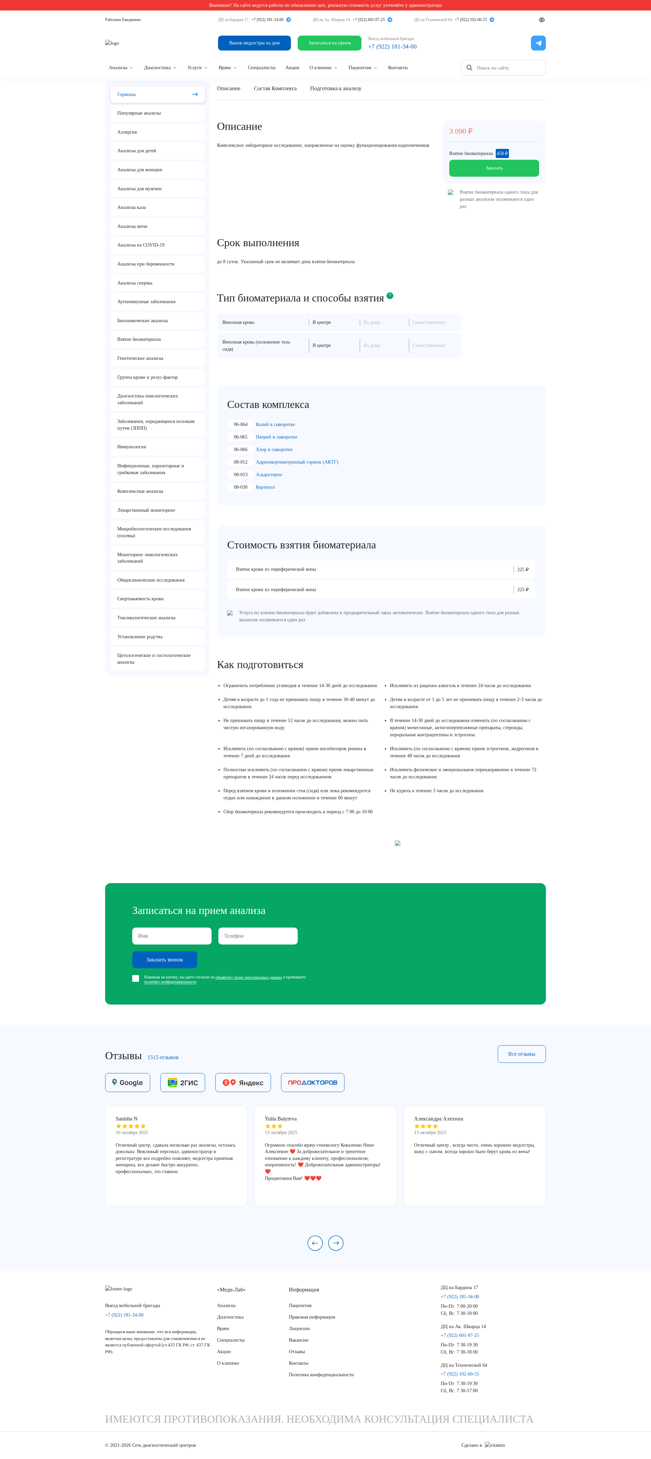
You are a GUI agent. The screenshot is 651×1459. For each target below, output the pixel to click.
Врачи (225, 67)
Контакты (398, 67)
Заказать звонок (164, 959)
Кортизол (265, 487)
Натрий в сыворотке (276, 437)
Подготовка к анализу (335, 88)
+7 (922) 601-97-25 (369, 20)
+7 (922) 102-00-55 (471, 20)
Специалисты (261, 67)
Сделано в (471, 1445)
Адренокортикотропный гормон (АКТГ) (297, 462)
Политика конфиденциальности (321, 1374)
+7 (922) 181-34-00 (267, 20)
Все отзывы (521, 1054)
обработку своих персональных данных (248, 977)
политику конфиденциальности (170, 982)
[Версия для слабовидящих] (542, 20)
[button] (315, 1243)
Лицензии (299, 1328)
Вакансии (299, 1340)
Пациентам (360, 67)
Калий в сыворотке (275, 424)
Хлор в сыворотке (274, 449)
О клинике (321, 67)
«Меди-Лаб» (231, 1289)
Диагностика (157, 67)
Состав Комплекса (275, 88)
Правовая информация (312, 1317)
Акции (292, 67)
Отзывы (297, 1351)
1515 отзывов (163, 1057)
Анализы (118, 67)
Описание (228, 88)
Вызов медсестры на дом (254, 42)
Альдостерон (269, 474)
